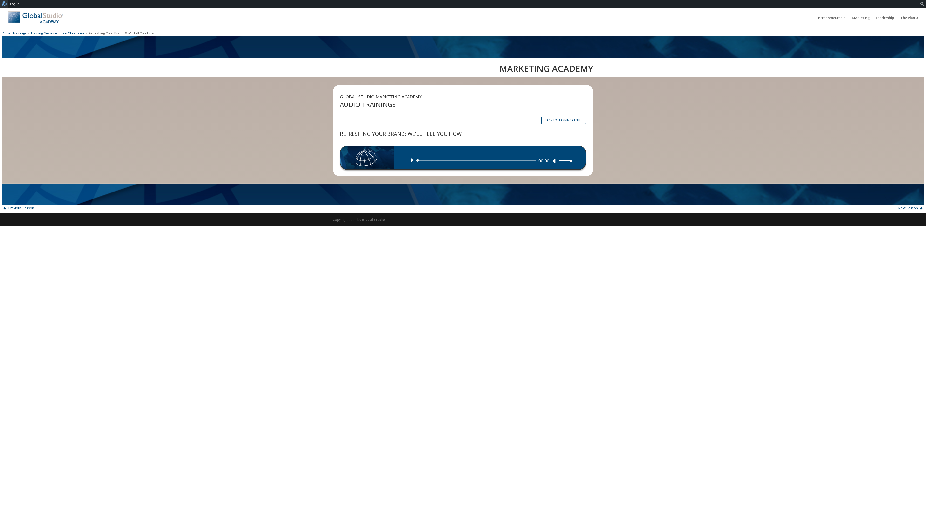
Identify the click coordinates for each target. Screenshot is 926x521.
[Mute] (554, 161)
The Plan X (909, 18)
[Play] (412, 160)
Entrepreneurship (831, 18)
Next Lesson (908, 208)
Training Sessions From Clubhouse (57, 33)
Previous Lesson (20, 208)
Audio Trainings (14, 33)
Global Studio (373, 219)
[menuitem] (4, 4)
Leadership (885, 18)
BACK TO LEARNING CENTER (564, 120)
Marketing (861, 18)
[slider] (564, 160)
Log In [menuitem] (14, 4)
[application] (489, 160)
